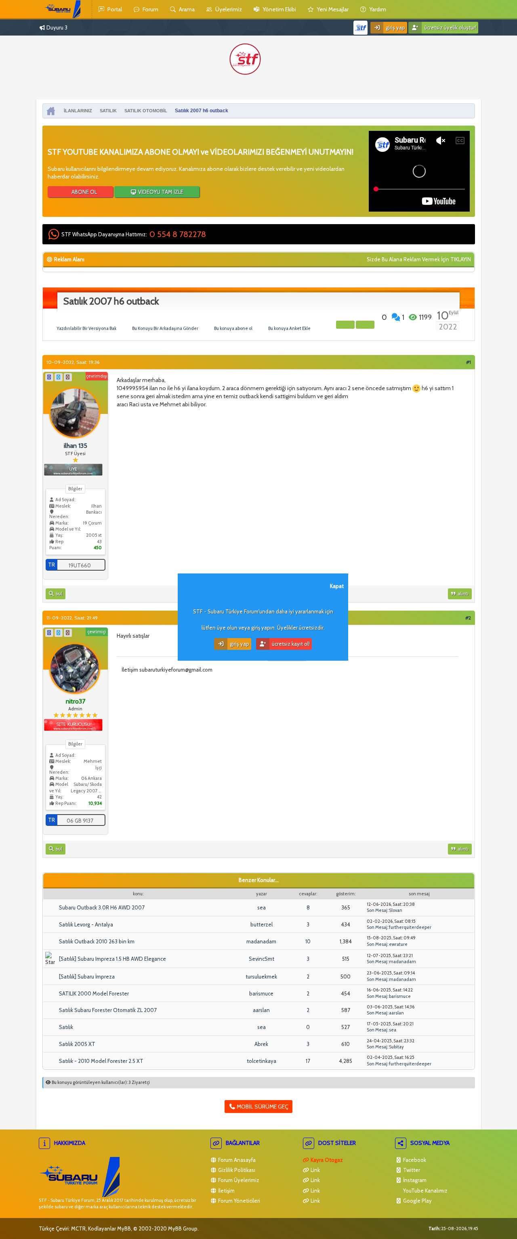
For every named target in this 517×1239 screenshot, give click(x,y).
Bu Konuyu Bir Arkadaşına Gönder (165, 328)
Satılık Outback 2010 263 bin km (97, 941)
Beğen (377, 317)
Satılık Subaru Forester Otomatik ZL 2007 (108, 1010)
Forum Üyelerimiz (238, 1180)
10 (308, 941)
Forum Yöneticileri (238, 1200)
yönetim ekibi (278, 9)
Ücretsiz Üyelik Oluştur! (449, 27)
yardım (377, 9)
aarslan (261, 1010)
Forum (149, 9)
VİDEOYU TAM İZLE (160, 192)
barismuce (261, 993)
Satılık (66, 1027)
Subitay (396, 1047)
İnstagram (414, 1180)
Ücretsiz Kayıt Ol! (290, 643)
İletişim (226, 1190)
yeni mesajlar (332, 9)
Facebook (414, 1160)
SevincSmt (261, 959)
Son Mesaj (377, 910)
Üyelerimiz (228, 9)
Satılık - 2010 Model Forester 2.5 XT (101, 1061)
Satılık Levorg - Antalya (86, 924)
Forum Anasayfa (236, 1160)
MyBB (124, 1228)
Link (314, 1170)
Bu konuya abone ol (233, 328)
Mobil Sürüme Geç (261, 1106)
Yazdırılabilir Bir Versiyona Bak (86, 328)
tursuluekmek (261, 976)
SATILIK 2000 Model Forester (94, 993)
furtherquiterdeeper (410, 927)
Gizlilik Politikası (236, 1170)
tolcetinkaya (261, 1061)
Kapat (337, 586)
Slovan (395, 910)
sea (261, 907)
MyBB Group (183, 1228)
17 (308, 1061)
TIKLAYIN (460, 259)
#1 (468, 362)
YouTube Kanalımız (425, 1190)
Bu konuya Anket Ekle (289, 328)
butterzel (261, 924)
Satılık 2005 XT (77, 1044)
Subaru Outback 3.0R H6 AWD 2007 (102, 907)
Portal (114, 9)
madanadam (261, 941)
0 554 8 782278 (177, 234)
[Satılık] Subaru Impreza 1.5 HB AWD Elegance (112, 959)
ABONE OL (83, 192)
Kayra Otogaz (326, 1160)
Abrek (261, 1044)
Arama (186, 9)
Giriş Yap (395, 27)
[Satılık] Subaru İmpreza (87, 976)
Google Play (417, 1200)
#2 (468, 618)
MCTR (78, 1228)
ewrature (398, 944)
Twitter (411, 1170)
